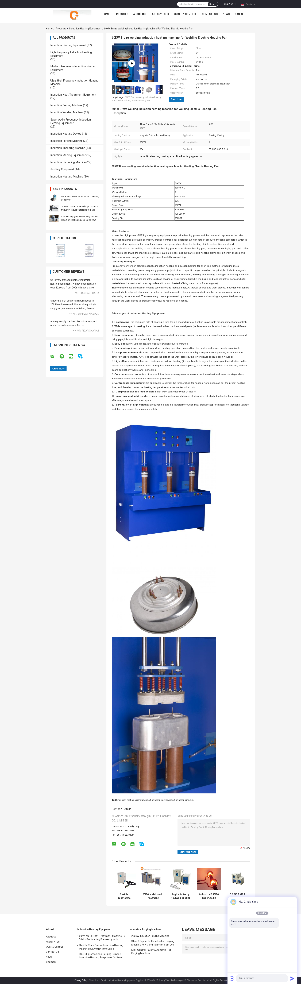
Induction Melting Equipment (68, 155)
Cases (239, 14)
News (226, 14)
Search (212, 4)
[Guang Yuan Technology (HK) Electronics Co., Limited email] (54, 356)
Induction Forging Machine (66, 140)
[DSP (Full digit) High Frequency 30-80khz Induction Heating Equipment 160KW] (54, 218)
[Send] (292, 978)
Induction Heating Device (65, 133)
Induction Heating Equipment (85, 28)
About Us (139, 14)
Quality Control (185, 14)
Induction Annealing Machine (67, 148)
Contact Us (210, 14)
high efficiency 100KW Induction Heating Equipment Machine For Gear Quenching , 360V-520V (180, 896)
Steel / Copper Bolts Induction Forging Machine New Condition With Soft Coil (152, 943)
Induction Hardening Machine (68, 162)
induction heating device (156, 800)
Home (105, 14)
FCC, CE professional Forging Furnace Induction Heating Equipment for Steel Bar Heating (100, 956)
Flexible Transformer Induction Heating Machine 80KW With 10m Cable (124, 896)
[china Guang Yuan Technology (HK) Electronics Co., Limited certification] (60, 250)
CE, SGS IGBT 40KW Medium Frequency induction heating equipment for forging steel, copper (237, 896)
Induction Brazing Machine (66, 105)
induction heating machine (181, 800)
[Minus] (292, 902)
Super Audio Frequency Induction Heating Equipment (70, 121)
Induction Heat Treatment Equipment (73, 94)
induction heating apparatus (130, 800)
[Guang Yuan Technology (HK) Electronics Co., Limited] (72, 15)
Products (121, 14)
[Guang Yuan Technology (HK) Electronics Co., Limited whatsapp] (64, 356)
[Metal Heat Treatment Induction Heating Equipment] (54, 198)
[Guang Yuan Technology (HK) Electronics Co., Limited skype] (82, 356)
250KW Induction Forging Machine (150, 936)
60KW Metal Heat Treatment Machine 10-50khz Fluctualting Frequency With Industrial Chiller (152, 896)
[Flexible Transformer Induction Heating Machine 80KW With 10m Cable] (124, 879)
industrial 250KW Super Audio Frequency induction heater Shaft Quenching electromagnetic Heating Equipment (209, 896)
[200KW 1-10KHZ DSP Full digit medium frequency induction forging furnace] (54, 208)
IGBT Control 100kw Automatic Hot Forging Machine (151, 951)
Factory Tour (160, 14)
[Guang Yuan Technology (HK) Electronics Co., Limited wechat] (73, 356)
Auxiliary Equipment (62, 169)
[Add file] (232, 978)
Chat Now (228, 4)
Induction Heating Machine (66, 176)
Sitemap (51, 961)
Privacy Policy (81, 980)
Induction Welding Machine (66, 112)
